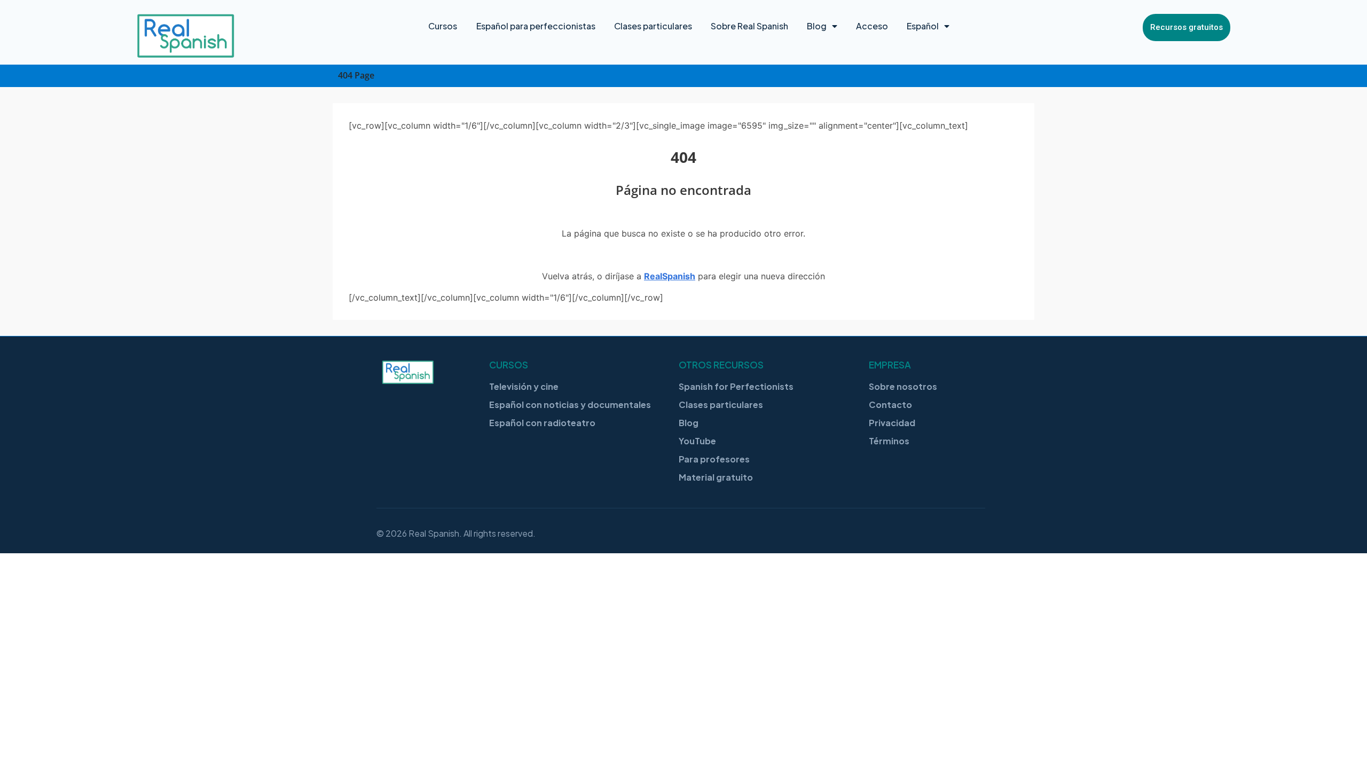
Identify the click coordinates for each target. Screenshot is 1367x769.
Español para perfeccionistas (535, 26)
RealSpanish (669, 276)
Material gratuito (716, 477)
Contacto (890, 404)
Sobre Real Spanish (749, 26)
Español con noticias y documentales (570, 404)
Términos (889, 440)
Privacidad (892, 422)
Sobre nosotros (903, 386)
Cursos (442, 26)
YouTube (697, 440)
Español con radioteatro (542, 422)
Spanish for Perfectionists (736, 386)
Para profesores (714, 459)
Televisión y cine (524, 386)
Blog (817, 26)
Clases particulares (653, 26)
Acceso (872, 26)
